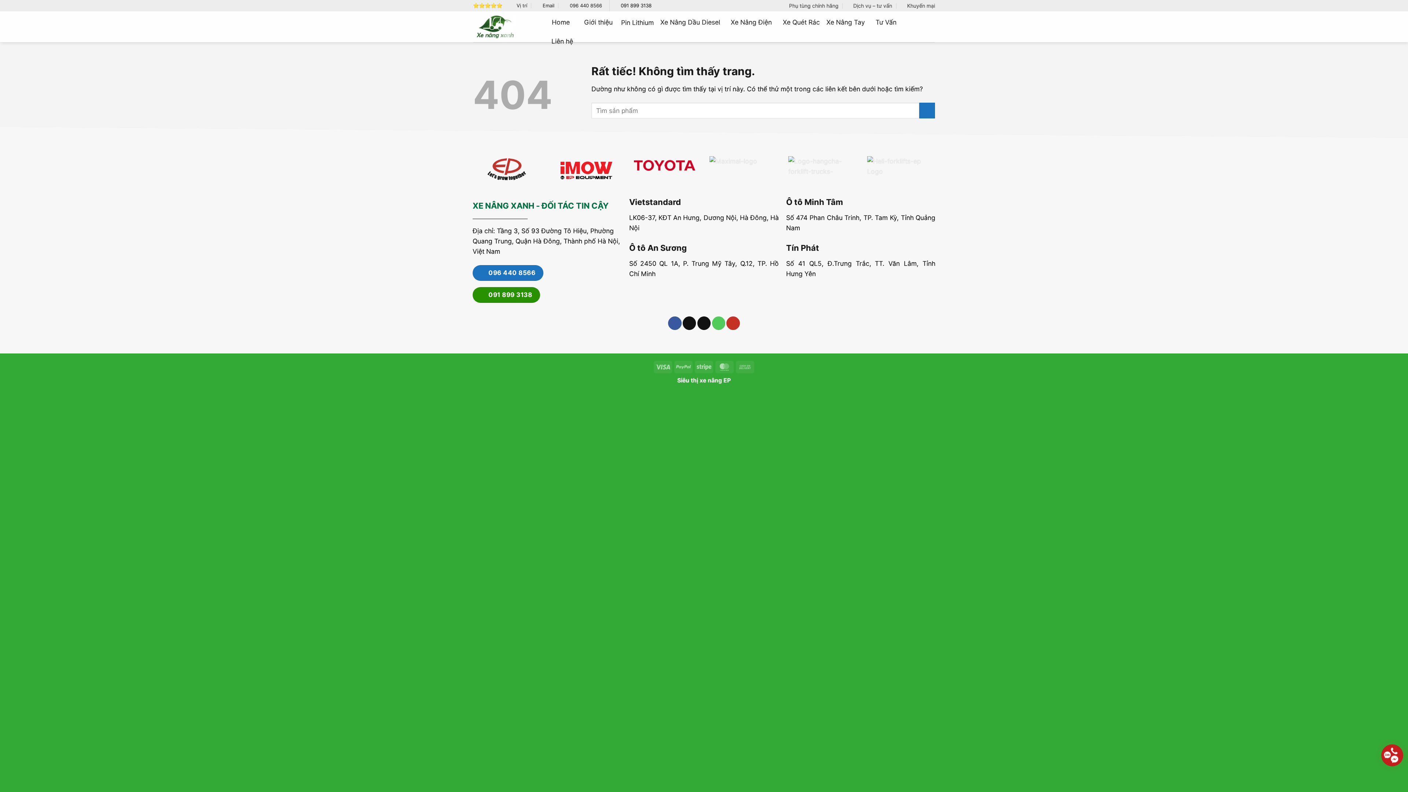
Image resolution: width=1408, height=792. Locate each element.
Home (561, 22)
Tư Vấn (886, 22)
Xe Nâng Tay (845, 22)
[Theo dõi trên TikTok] (689, 323)
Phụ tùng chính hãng (814, 6)
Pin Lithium (637, 22)
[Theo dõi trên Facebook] (674, 323)
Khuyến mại (921, 6)
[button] (932, 26)
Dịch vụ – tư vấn (872, 6)
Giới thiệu (598, 22)
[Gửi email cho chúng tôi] (704, 323)
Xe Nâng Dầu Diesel (690, 22)
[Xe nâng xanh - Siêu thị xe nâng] (495, 26)
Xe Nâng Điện (751, 22)
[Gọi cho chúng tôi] (718, 323)
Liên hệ (562, 41)
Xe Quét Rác (801, 22)
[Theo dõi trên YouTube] (733, 323)
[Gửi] (927, 110)
